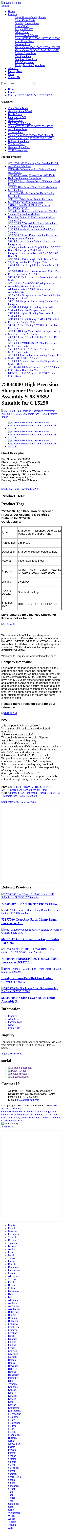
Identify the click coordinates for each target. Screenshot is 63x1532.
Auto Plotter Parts (24, 41)
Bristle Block (22, 26)
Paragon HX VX (24, 29)
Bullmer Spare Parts (25, 53)
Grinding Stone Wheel (27, 23)
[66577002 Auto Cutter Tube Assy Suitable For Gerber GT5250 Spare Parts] (31, 932)
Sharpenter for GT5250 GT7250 (18, 801)
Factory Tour (15, 71)
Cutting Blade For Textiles (34, 1117)
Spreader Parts (22, 44)
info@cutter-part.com (27, 1099)
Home (11, 11)
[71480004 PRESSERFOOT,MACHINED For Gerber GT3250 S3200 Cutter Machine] (31, 952)
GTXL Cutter (22, 32)
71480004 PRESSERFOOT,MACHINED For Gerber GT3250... (30, 960)
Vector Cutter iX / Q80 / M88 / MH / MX (37, 50)
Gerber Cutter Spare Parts (28, 1114)
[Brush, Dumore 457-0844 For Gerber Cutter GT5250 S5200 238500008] (31, 971)
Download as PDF (29, 489)
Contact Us (14, 77)
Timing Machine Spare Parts (30, 65)
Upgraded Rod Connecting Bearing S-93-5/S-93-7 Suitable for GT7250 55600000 (30, 794)
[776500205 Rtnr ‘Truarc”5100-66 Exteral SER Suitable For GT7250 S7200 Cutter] (31, 897)
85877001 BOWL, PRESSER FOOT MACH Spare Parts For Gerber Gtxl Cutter (27, 788)
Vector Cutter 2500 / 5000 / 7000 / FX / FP (37, 47)
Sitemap (17, 1108)
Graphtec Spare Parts (26, 59)
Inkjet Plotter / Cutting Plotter (30, 17)
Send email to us (10, 489)
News (11, 74)
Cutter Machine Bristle (13, 1111)
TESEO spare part (24, 62)
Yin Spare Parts (23, 56)
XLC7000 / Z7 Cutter (26, 35)
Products (12, 14)
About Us (13, 68)
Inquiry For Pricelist (12, 1053)
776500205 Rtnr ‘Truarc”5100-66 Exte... (29, 903)
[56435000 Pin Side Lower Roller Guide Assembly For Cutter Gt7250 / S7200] (31, 991)
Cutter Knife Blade (25, 20)
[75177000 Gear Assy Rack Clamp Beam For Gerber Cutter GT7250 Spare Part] (31, 913)
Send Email (7, 1126)
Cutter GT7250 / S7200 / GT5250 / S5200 (37, 38)
